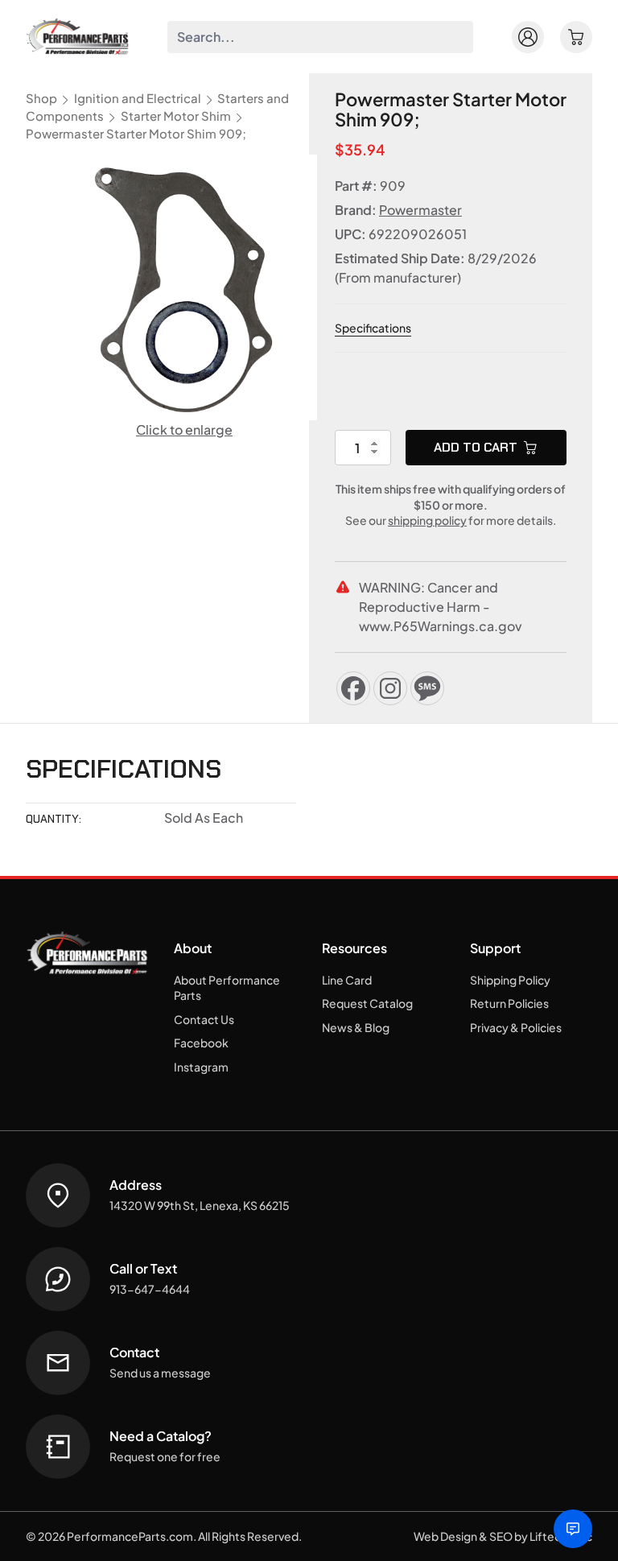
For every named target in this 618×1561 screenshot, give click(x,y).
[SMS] (427, 688)
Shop (41, 98)
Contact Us (204, 1019)
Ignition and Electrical (137, 98)
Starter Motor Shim (176, 116)
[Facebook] (353, 688)
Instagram (201, 1066)
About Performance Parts (227, 988)
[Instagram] (390, 688)
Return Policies (509, 1003)
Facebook (201, 1042)
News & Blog (355, 1027)
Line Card (347, 980)
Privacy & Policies (516, 1027)
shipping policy (427, 520)
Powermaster (420, 209)
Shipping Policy (510, 980)
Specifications (373, 327)
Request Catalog (367, 1003)
